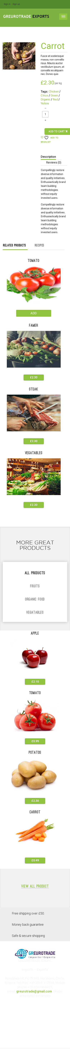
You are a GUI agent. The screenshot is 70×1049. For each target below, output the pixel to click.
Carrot (35, 812)
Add (34, 313)
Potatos (35, 753)
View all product (35, 887)
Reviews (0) (53, 162)
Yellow (45, 103)
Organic (45, 99)
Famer (33, 326)
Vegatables (34, 453)
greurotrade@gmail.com (34, 991)
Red (55, 99)
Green (54, 95)
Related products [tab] (14, 245)
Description (48, 156)
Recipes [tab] (39, 245)
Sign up (16, 4)
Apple (35, 634)
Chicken (54, 91)
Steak (33, 389)
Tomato (33, 261)
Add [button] (31, 377)
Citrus (44, 95)
